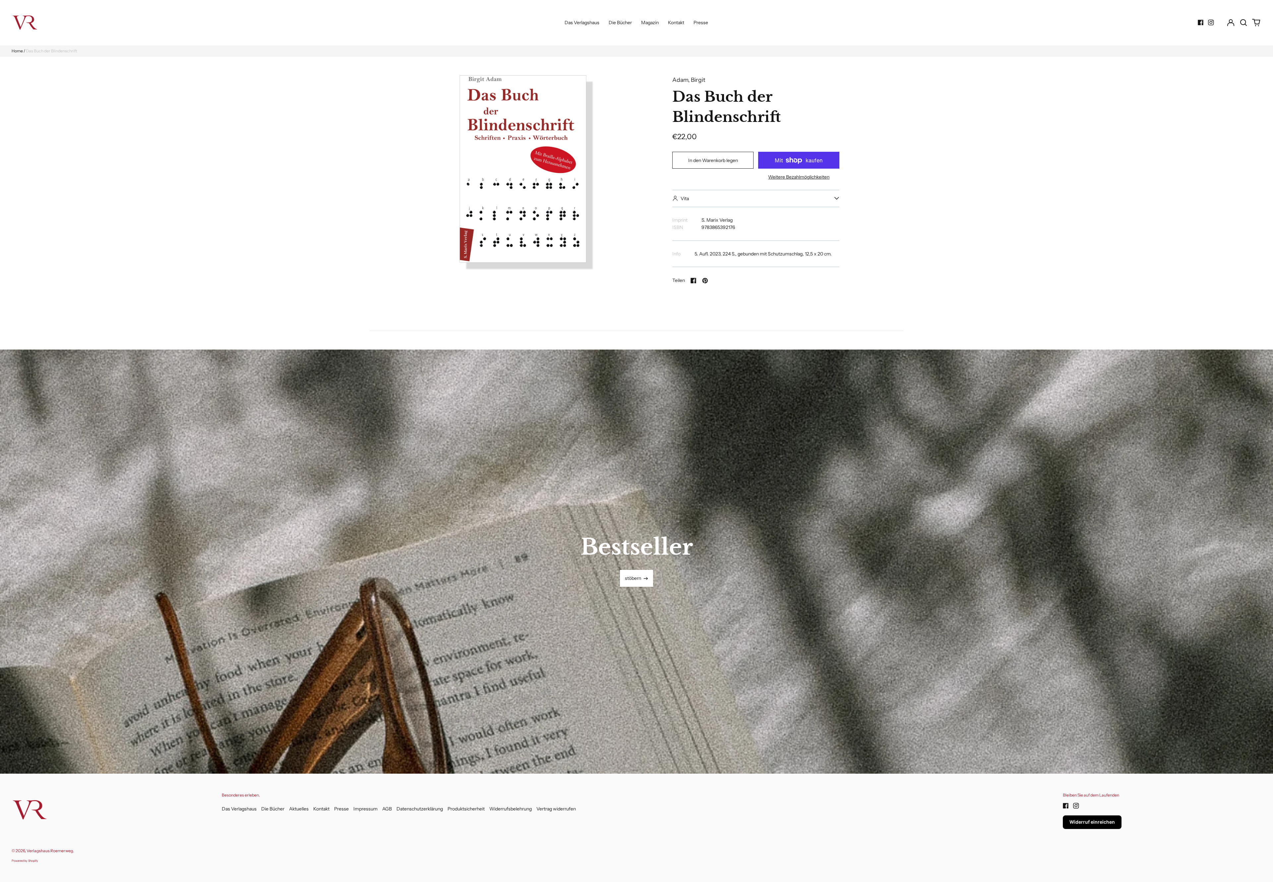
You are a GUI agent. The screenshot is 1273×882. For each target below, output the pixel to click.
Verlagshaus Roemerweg (50, 850)
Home (17, 50)
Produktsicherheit (466, 809)
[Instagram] (1211, 23)
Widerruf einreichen (1092, 822)
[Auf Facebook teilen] (694, 281)
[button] (1243, 22)
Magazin (650, 23)
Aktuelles (299, 809)
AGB (387, 809)
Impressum (365, 809)
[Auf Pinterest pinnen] (705, 281)
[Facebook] (1201, 23)
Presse (701, 23)
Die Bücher (620, 23)
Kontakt (676, 23)
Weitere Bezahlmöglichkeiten (798, 177)
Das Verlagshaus (582, 23)
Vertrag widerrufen (556, 809)
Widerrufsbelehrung (510, 809)
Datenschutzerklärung (419, 809)
